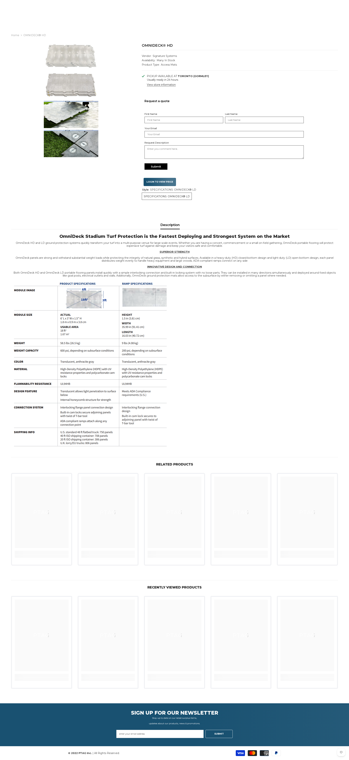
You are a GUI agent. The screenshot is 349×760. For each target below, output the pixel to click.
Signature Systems (165, 56)
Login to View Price (160, 181)
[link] (42, 556)
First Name (151, 113)
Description (170, 225)
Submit (156, 166)
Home (15, 35)
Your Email (151, 128)
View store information (161, 84)
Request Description (157, 142)
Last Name (231, 113)
